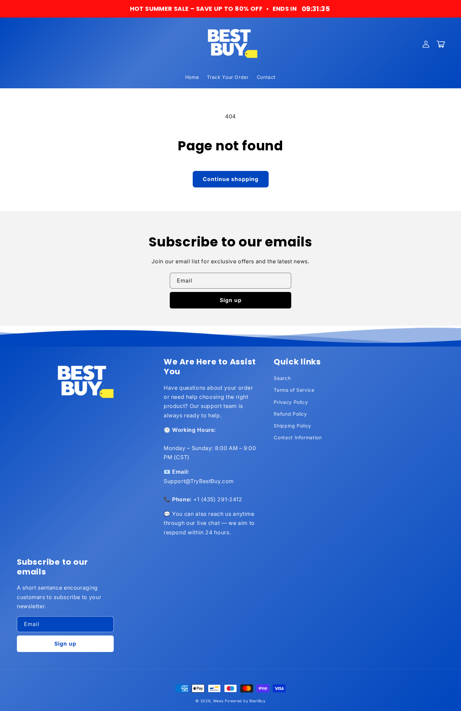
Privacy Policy (291, 402)
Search (282, 378)
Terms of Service (294, 390)
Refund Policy (290, 414)
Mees (218, 701)
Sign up (231, 300)
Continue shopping (231, 179)
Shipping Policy (292, 425)
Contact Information (298, 437)
